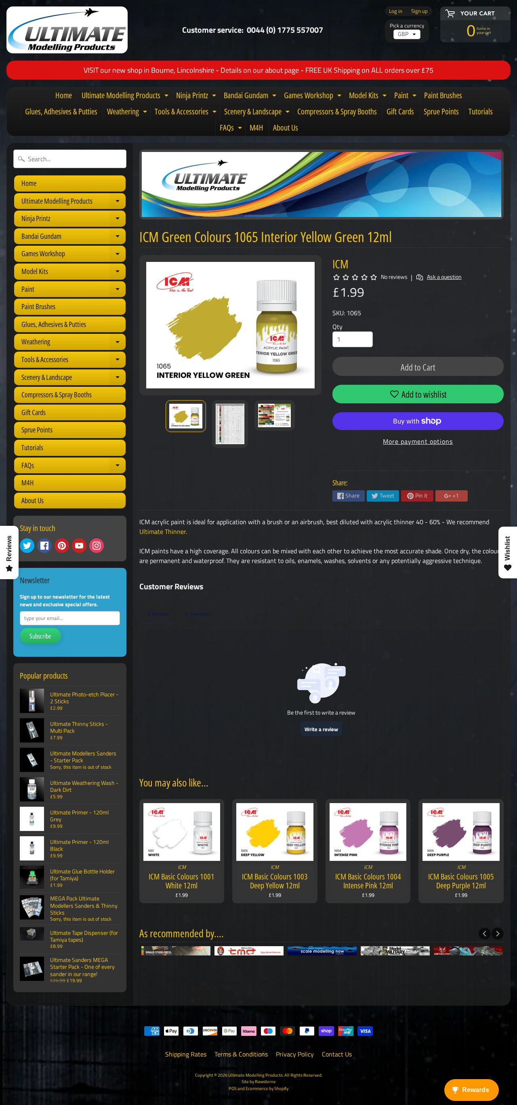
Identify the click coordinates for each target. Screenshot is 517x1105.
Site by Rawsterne (259, 1081)
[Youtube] (79, 545)
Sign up (419, 11)
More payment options (418, 441)
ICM (340, 264)
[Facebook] (44, 545)
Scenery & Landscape (258, 113)
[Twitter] (27, 545)
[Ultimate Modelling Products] (67, 29)
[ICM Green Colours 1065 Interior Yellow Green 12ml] (186, 416)
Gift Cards (400, 111)
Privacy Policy (295, 1054)
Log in (395, 11)
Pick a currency (407, 26)
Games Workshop (313, 96)
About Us (285, 127)
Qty (337, 326)
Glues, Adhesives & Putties (61, 111)
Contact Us (337, 1054)
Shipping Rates (185, 1054)
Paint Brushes (443, 95)
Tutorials (481, 111)
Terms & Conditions (241, 1054)
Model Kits (369, 96)
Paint (406, 96)
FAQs (232, 129)
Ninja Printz (197, 96)
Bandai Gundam (251, 96)
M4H (256, 127)
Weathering (128, 113)
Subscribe (40, 636)
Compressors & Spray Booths (337, 111)
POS (233, 1088)
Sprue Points (441, 111)
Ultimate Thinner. (163, 531)
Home (63, 95)
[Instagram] (96, 545)
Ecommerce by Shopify (267, 1088)
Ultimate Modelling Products (126, 96)
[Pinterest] (62, 545)
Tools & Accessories (187, 113)
